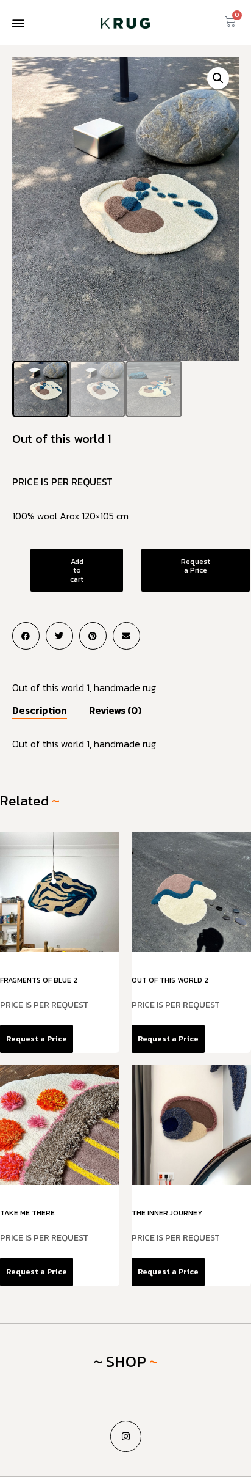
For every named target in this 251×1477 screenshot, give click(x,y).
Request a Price (195, 566)
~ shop (120, 1361)
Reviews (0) (115, 710)
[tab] (49, 714)
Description (39, 710)
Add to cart (76, 570)
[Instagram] (125, 1436)
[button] (18, 22)
